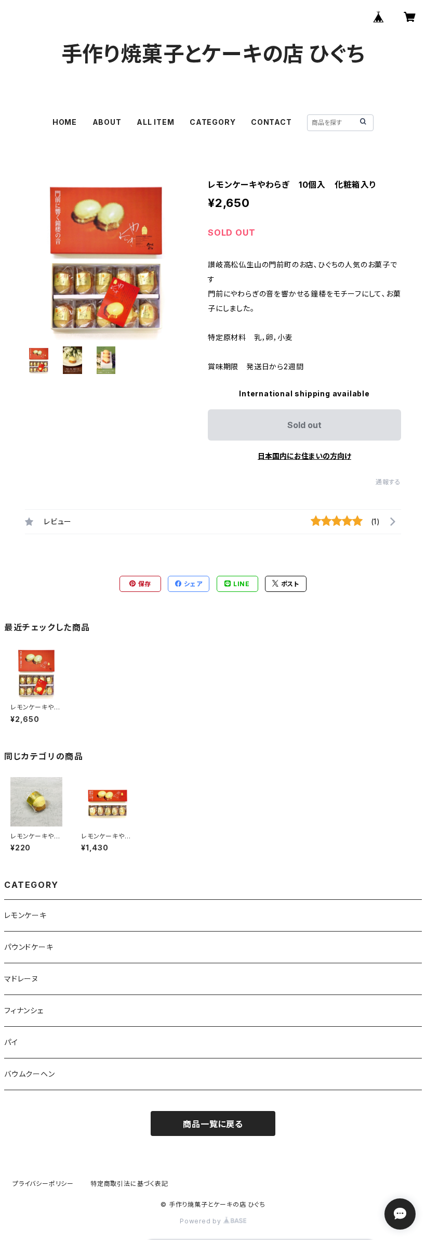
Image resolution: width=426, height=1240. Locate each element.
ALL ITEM (155, 122)
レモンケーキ (25, 915)
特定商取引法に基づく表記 (129, 1183)
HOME (64, 122)
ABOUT (107, 122)
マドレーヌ (21, 978)
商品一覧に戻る (213, 1124)
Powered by (201, 1221)
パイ (11, 1042)
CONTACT (271, 122)
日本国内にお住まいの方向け (304, 455)
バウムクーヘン (29, 1073)
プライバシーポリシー (43, 1183)
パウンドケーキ (29, 946)
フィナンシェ (24, 1010)
